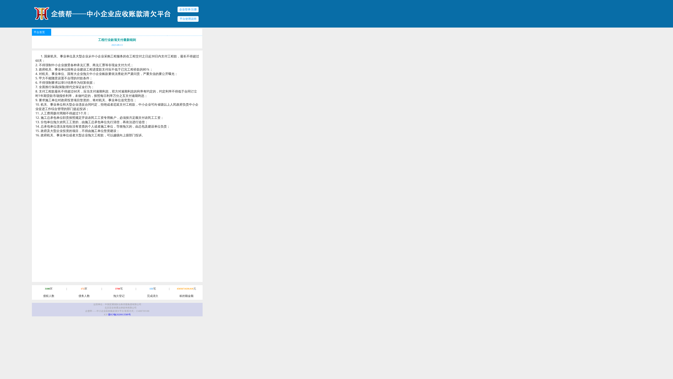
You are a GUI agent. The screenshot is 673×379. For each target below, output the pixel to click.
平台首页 (39, 32)
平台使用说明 (188, 18)
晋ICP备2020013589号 (119, 314)
